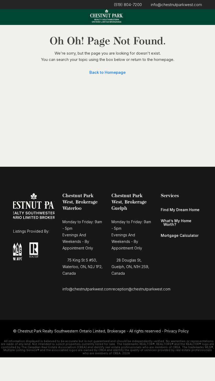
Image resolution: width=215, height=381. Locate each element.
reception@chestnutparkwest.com (140, 289)
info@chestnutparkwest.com (86, 289)
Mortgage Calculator (179, 235)
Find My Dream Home (180, 209)
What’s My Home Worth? (176, 222)
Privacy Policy (176, 331)
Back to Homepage (107, 72)
